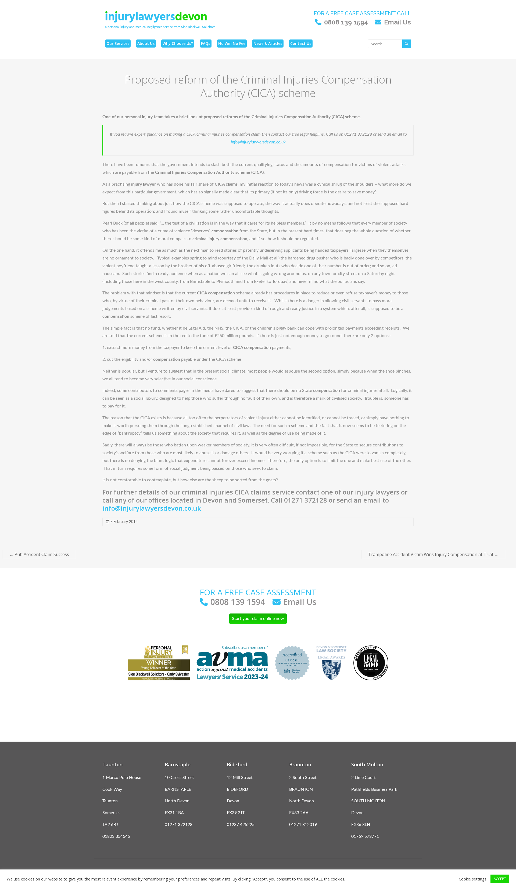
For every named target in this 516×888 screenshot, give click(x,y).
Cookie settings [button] (472, 878)
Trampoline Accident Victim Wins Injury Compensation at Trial (433, 554)
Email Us (397, 22)
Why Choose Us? (178, 43)
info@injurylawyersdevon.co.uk (258, 142)
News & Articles (267, 43)
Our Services (117, 43)
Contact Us (300, 43)
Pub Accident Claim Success (39, 554)
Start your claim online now (258, 618)
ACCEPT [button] (500, 878)
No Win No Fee (231, 43)
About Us (146, 43)
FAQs (205, 43)
